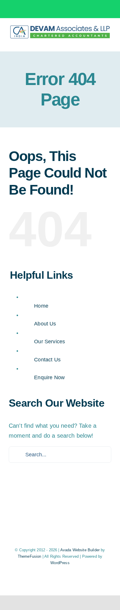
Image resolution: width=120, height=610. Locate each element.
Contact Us (47, 360)
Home (41, 306)
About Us (45, 324)
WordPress (59, 563)
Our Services (49, 341)
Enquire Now (49, 377)
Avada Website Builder (80, 550)
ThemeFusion (29, 556)
